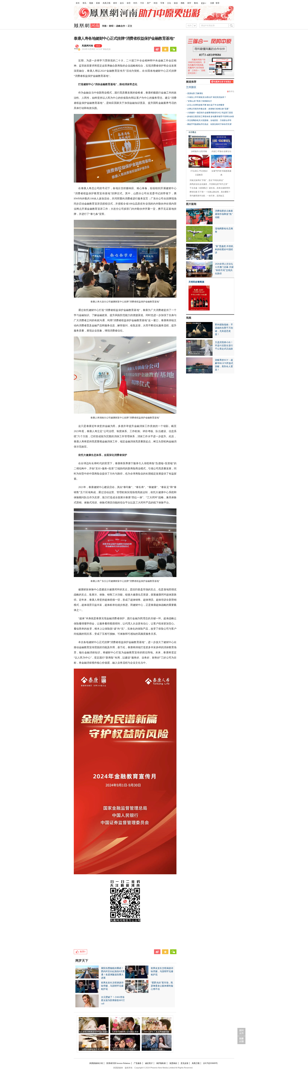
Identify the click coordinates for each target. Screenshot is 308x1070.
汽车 (142, 3)
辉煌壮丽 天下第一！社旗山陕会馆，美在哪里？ (210, 192)
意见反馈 (184, 1063)
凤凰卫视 (106, 3)
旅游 (176, 3)
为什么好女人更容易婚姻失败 (156, 1032)
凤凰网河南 (87, 46)
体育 (129, 3)
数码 (196, 3)
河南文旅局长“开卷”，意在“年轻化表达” (207, 180)
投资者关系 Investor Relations (118, 1063)
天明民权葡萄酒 (196, 282)
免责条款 (173, 1063)
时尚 (135, 3)
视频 (91, 3)
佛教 (182, 3)
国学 (189, 3)
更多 (203, 3)
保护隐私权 (161, 1063)
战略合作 (120, 26)
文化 (169, 3)
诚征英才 (149, 1063)
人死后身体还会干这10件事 (93, 1049)
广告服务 (137, 1063)
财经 (115, 3)
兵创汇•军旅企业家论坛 (221, 151)
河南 (104, 26)
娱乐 (122, 3)
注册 (212, 3)
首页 (78, 3)
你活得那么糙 (156, 1049)
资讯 (84, 3)
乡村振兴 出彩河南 (199, 151)
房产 (149, 3)
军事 (162, 3)
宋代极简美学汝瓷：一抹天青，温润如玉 (207, 196)
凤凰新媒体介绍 (96, 1063)
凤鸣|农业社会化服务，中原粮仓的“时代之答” (209, 184)
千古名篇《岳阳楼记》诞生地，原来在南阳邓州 (210, 188)
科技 (156, 3)
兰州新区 (191, 87)
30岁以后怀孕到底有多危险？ (125, 1049)
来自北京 (96, 49)
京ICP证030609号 (210, 1063)
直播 (98, 3)
